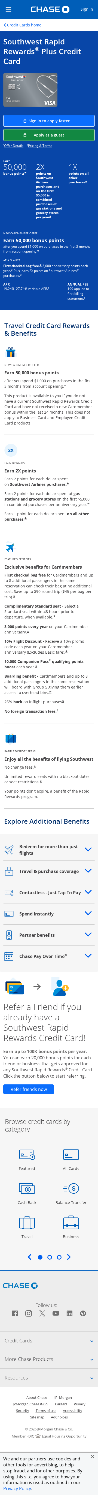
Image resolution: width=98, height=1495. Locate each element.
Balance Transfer (71, 1202)
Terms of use (46, 1410)
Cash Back (27, 1202)
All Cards (72, 1168)
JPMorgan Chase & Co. (30, 1404)
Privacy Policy (17, 1488)
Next (69, 1256)
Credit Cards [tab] (51, 1340)
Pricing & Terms (40, 145)
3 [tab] (59, 1257)
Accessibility (72, 1410)
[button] (92, 1456)
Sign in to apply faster (62, 120)
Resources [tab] (51, 1377)
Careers (61, 1404)
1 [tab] (40, 1257)
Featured (27, 1168)
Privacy (79, 1404)
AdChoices (59, 1417)
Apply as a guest (64, 135)
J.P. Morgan (63, 1397)
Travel (29, 1236)
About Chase (36, 1397)
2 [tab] (49, 1257)
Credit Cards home (24, 25)
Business (72, 1236)
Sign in (89, 9)
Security (22, 1410)
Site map (37, 1417)
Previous (29, 1256)
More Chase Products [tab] (51, 1358)
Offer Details (13, 145)
